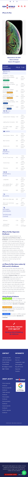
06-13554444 (14, 334)
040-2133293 (16, 332)
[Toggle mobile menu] (25, 6)
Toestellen (17, 371)
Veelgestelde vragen (20, 362)
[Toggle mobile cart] (18, 6)
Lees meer (20, 474)
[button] (24, 472)
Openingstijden (18, 364)
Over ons (17, 360)
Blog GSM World (19, 366)
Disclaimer (17, 357)
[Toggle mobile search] (21, 6)
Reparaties (17, 369)
